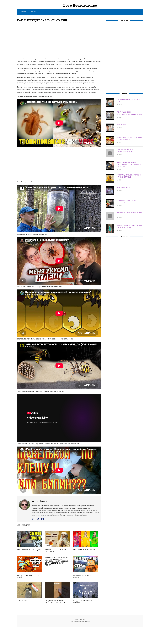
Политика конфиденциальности (80, 621)
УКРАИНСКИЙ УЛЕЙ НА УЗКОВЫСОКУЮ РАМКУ (125, 151)
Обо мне (33, 12)
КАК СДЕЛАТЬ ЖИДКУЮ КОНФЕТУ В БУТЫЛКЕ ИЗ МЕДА (129, 226)
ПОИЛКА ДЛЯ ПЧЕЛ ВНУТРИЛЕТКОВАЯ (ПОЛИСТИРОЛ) (129, 113)
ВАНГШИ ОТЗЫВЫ (123, 187)
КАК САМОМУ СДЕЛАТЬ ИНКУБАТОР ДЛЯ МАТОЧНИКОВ (129, 138)
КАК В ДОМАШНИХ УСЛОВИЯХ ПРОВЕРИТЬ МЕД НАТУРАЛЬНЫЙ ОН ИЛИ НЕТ (129, 164)
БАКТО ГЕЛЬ (121, 125)
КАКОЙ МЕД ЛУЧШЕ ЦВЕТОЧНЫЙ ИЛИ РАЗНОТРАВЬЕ (129, 176)
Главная (23, 12)
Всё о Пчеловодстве (80, 5)
